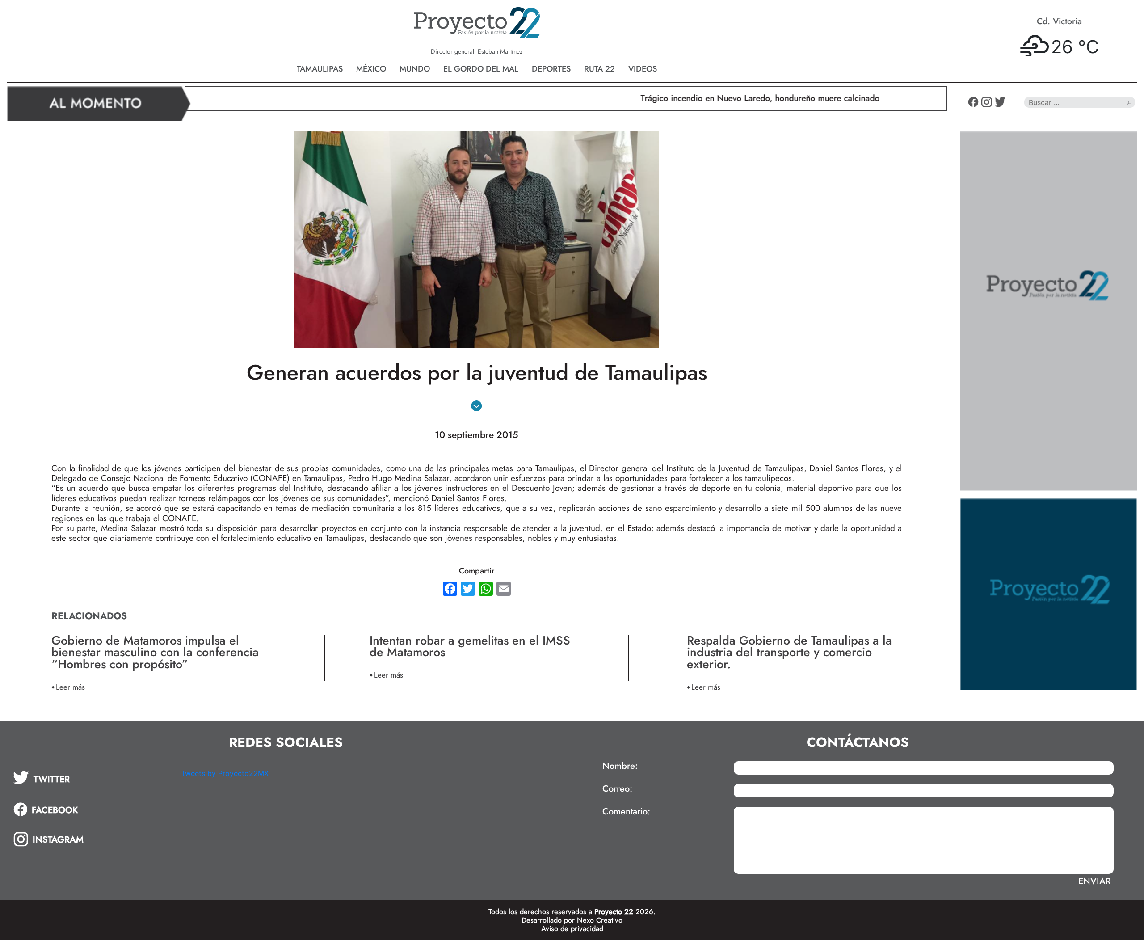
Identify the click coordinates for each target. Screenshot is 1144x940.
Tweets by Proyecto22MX (225, 773)
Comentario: (626, 812)
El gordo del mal (480, 69)
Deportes (551, 69)
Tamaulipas (320, 69)
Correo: (617, 789)
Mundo (415, 69)
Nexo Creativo (599, 920)
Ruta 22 (599, 69)
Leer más (70, 686)
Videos (642, 69)
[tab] (91, 778)
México (371, 69)
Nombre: (620, 766)
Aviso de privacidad (572, 928)
